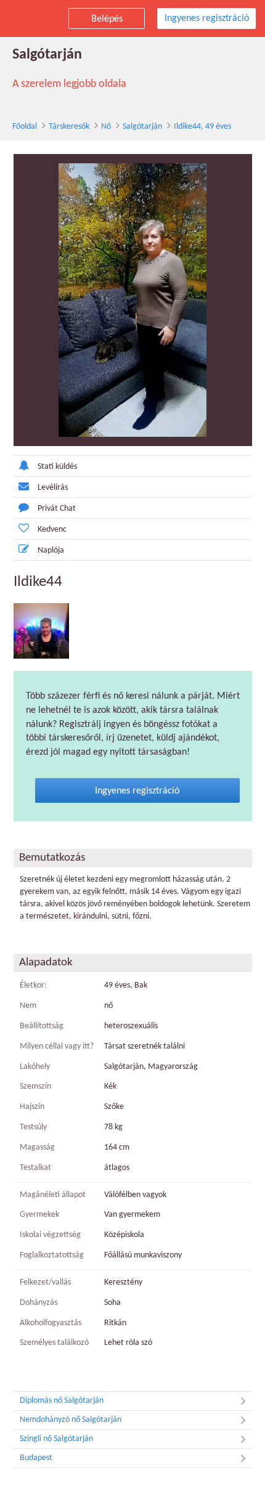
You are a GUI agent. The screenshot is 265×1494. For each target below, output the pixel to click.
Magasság (37, 1147)
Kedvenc (52, 529)
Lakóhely (35, 1066)
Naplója (51, 550)
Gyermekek (39, 1214)
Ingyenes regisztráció (207, 18)
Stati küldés (57, 466)
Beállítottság (41, 1026)
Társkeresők (69, 126)
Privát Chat (57, 508)
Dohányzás (38, 1302)
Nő (106, 126)
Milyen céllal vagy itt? (57, 1046)
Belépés (107, 19)
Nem (28, 1005)
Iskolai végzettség (50, 1235)
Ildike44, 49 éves (202, 126)
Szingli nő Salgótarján (56, 1438)
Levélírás (53, 487)
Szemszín (35, 1086)
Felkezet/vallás (45, 1282)
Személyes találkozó (54, 1342)
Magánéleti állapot (53, 1195)
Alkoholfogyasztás (50, 1323)
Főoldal (24, 126)
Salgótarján (142, 126)
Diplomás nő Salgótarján (62, 1400)
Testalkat (35, 1167)
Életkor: (33, 985)
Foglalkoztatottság (52, 1255)
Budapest (36, 1458)
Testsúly (33, 1127)
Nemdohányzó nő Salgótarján (70, 1419)
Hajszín (32, 1106)
